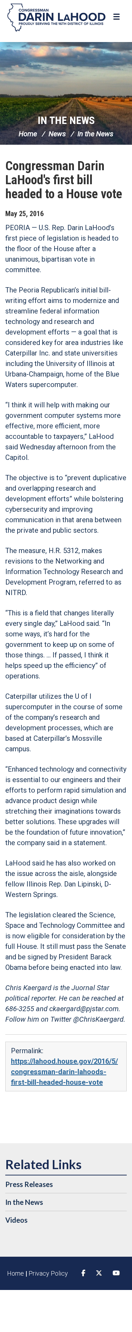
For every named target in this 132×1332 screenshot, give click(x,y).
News (57, 134)
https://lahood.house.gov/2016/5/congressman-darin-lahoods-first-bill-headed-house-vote (64, 1071)
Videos (16, 1220)
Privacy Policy (48, 1273)
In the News (66, 120)
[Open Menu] (117, 16)
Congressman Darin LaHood (56, 17)
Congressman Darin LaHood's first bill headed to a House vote (63, 180)
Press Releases (29, 1184)
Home (28, 134)
